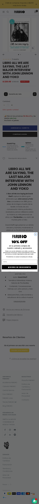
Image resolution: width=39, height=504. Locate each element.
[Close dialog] (35, 234)
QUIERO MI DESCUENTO (19, 267)
